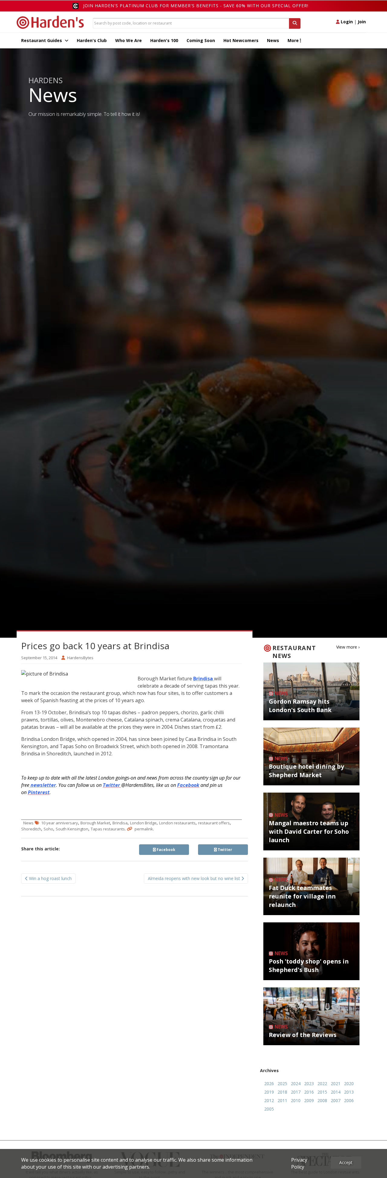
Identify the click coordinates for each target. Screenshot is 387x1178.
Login (346, 22)
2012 (269, 1100)
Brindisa (120, 823)
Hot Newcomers (241, 40)
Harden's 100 (164, 40)
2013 (349, 1092)
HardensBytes (80, 657)
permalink (144, 829)
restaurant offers (214, 823)
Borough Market (95, 823)
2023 (309, 1083)
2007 (335, 1100)
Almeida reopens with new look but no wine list (194, 878)
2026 (269, 1083)
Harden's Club (92, 40)
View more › (347, 647)
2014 (335, 1092)
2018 (282, 1092)
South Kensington (72, 829)
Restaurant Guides (42, 40)
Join (362, 22)
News (273, 40)
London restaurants (177, 823)
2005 (269, 1109)
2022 (322, 1083)
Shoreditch (31, 829)
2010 (296, 1100)
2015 (322, 1092)
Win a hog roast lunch (50, 878)
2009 (309, 1100)
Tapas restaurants (108, 829)
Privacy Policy (299, 1163)
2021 (335, 1083)
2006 (349, 1100)
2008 (322, 1100)
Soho (48, 829)
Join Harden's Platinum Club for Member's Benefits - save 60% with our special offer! (195, 5)
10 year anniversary (59, 823)
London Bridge (143, 823)
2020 (349, 1083)
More (294, 40)
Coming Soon (201, 40)
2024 (296, 1083)
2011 (282, 1100)
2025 (282, 1083)
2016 (309, 1092)
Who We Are (128, 40)
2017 (296, 1092)
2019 (269, 1092)
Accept (346, 1162)
